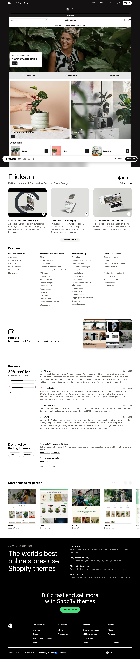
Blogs (85, 642)
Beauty (36, 634)
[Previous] (125, 483)
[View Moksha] (94, 333)
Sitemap (63, 653)
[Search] (111, 3)
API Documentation (90, 634)
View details (45, 453)
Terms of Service (15, 653)
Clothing (36, 630)
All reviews (14, 393)
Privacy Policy (29, 653)
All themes (28, 455)
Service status (113, 642)
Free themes (63, 634)
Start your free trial (70, 610)
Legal (110, 638)
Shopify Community (90, 638)
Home (35, 642)
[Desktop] (67, 9)
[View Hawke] (107, 333)
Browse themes (96, 3)
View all (117, 483)
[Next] (130, 483)
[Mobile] (72, 9)
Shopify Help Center (91, 630)
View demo (117, 159)
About (110, 630)
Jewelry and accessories (42, 638)
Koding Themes (126, 183)
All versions (55, 453)
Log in (117, 3)
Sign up (127, 3)
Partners (111, 634)
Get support (14, 455)
